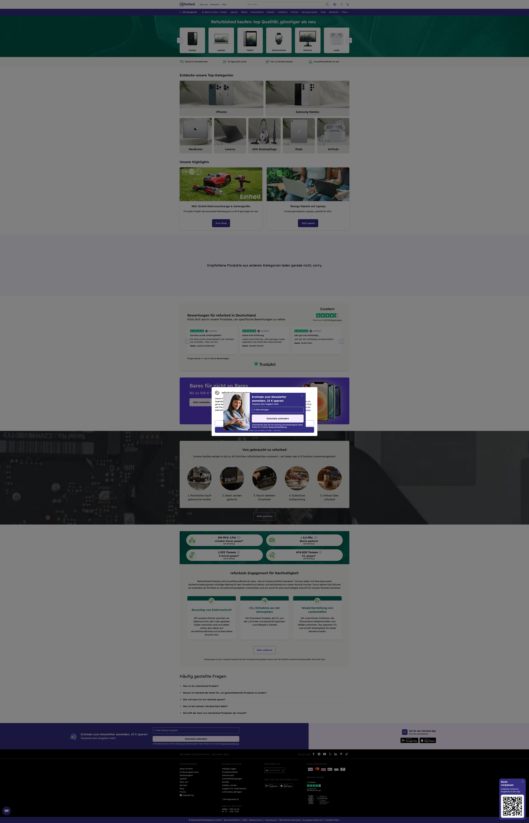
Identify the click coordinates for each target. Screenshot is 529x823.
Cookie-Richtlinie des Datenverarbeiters (291, 410)
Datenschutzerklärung (253, 410)
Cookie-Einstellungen (290, 407)
